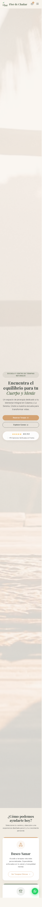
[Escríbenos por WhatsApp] (35, 891)
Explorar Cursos (19, 425)
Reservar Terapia (19, 418)
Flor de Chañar (18, 4)
